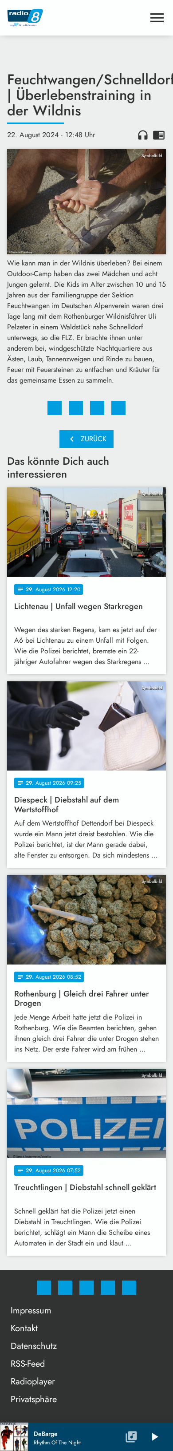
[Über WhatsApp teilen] (97, 408)
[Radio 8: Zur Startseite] (76, 18)
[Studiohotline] (108, 1288)
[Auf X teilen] (76, 408)
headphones (143, 135)
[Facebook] (44, 1288)
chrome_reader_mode (159, 135)
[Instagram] (65, 1288)
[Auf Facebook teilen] (54, 408)
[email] (129, 1288)
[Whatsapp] (86, 1288)
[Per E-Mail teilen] (118, 408)
